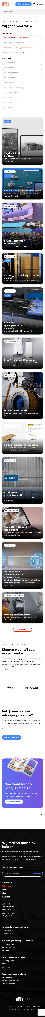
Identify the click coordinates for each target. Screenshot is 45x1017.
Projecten (6, 886)
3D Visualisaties (7, 934)
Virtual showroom (8, 977)
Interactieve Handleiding (10, 980)
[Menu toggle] (34, 4)
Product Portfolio (8, 944)
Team (4, 890)
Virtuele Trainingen (8, 983)
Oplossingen (7, 882)
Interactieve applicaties (13, 957)
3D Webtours (6, 967)
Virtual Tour (6, 950)
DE (42, 4)
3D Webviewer (7, 964)
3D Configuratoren (8, 961)
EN (40, 4)
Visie (4, 893)
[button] (22, 630)
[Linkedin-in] (30, 999)
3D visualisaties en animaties (16, 927)
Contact (6, 897)
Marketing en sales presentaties (17, 941)
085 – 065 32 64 (8, 913)
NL (38, 4)
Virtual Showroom (8, 947)
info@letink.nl (7, 916)
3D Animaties (6, 930)
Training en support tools (14, 974)
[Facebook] (27, 999)
